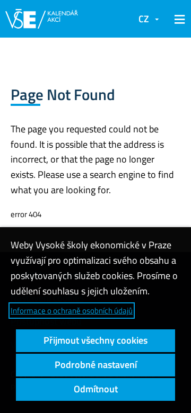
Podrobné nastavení (96, 364)
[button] (178, 19)
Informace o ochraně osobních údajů (72, 310)
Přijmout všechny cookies (95, 340)
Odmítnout (96, 389)
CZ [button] (143, 19)
